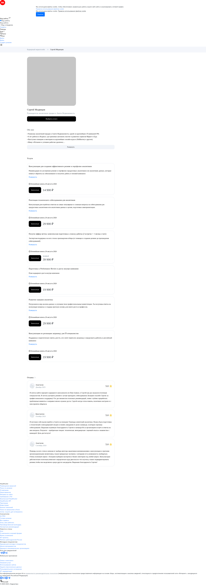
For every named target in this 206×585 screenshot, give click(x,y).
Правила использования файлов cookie (72, 11)
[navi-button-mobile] (1, 45)
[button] (2, 38)
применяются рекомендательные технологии (42, 573)
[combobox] (4, 581)
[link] (3, 34)
